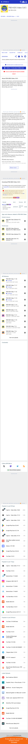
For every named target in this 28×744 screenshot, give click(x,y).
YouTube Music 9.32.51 (11, 607)
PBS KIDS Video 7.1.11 (11, 315)
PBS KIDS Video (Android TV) (13, 234)
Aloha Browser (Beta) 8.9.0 (12, 723)
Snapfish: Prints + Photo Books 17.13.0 (15, 682)
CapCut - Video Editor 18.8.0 (13, 510)
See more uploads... (14, 337)
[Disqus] (14, 402)
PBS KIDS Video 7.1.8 (11, 331)
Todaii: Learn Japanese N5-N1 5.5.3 (14, 698)
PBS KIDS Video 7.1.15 (11, 298)
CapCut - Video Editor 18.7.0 (13, 535)
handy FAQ (6, 187)
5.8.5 (5, 204)
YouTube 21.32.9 (10, 631)
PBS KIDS (13, 10)
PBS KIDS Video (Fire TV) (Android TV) (12, 239)
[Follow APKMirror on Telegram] (17, 466)
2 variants (9, 280)
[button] (16, 57)
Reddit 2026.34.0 (10, 626)
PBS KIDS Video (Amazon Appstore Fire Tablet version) (13, 229)
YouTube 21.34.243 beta (12, 621)
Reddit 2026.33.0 (10, 601)
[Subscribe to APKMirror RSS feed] (24, 466)
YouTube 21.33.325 (10, 662)
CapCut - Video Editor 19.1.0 (13, 515)
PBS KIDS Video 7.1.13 (11, 310)
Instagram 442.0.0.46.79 (12, 581)
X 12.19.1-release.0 (10, 657)
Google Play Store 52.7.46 (12, 708)
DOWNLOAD (19, 52)
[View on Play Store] (19, 57)
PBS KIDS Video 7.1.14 (11, 304)
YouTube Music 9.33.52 (11, 596)
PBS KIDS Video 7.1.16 (11, 291)
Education (5, 56)
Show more (13, 167)
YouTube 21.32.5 (10, 556)
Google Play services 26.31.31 (13, 612)
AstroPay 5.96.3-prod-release (13, 703)
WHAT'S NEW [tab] (4, 52)
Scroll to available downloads (15, 68)
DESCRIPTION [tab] (12, 52)
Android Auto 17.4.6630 (12, 591)
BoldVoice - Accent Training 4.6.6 (14, 687)
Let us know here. (17, 735)
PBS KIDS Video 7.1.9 (11, 326)
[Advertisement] (14, 35)
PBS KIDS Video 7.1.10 (11, 320)
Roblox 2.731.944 (10, 546)
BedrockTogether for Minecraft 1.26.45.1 (16, 692)
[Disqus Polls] (14, 363)
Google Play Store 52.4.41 (12, 525)
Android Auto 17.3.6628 (12, 576)
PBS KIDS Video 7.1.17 (11, 285)
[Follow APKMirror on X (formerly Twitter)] (4, 466)
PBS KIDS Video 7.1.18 (11, 279)
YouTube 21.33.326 (10, 642)
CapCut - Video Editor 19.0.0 (13, 520)
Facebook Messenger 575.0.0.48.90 (11, 637)
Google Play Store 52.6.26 (12, 551)
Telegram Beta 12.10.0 (11, 652)
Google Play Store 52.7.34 (12, 530)
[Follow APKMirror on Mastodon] (11, 466)
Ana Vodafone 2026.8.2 (12, 677)
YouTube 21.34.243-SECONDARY (14, 647)
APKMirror (6, 2)
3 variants (9, 287)
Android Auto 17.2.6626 (12, 586)
